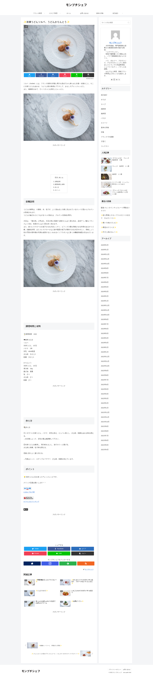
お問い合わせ (126, 669)
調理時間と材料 (60, 184)
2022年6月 (105, 384)
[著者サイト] (32, 563)
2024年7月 (105, 277)
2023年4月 (105, 338)
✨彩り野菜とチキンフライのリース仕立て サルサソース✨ (115, 216)
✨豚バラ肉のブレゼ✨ (109, 223)
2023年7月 (105, 324)
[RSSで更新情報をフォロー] (85, 563)
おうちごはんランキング (31, 501)
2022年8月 (105, 375)
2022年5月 (105, 389)
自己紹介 (104, 95)
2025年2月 (105, 245)
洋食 (26, 509)
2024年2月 (105, 296)
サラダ (103, 100)
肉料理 (103, 109)
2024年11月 (105, 259)
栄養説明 (57, 181)
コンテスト (105, 146)
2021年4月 (105, 450)
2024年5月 (105, 287)
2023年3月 (105, 343)
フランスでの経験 (107, 137)
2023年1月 (105, 352)
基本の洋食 (105, 127)
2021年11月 (105, 417)
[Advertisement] (59, 159)
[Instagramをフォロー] (50, 563)
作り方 (57, 187)
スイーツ (104, 123)
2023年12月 (105, 305)
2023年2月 (105, 347)
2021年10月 (105, 422)
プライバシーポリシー (115, 669)
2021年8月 (105, 431)
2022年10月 (105, 366)
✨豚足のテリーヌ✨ (108, 227)
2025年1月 (105, 250)
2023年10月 (105, 315)
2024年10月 (105, 264)
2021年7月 (105, 436)
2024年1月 (105, 301)
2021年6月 (105, 440)
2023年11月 (105, 310)
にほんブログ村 (29, 492)
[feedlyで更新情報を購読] (67, 563)
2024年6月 (105, 282)
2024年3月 (105, 291)
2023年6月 (105, 329)
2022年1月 (105, 408)
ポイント (57, 190)
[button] (128, 23)
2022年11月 (105, 361)
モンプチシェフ (115, 43)
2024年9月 (105, 268)
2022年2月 (105, 403)
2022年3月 (105, 398)
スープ (103, 104)
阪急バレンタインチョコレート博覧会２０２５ (115, 209)
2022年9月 (105, 370)
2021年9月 (105, 426)
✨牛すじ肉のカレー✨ (109, 232)
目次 (56, 177)
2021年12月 (105, 412)
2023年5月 (105, 333)
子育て (103, 141)
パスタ (103, 118)
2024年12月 (105, 254)
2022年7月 (105, 380)
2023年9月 (105, 319)
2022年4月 (105, 394)
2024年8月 (105, 273)
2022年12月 (105, 357)
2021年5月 (105, 445)
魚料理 (103, 113)
